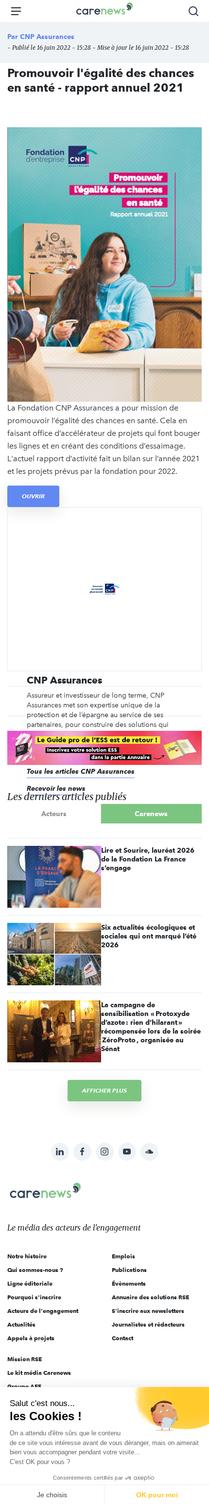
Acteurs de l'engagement (42, 1310)
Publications (129, 1269)
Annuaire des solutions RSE (150, 1297)
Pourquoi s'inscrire (34, 1297)
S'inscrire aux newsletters (148, 1310)
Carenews (151, 814)
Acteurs (54, 814)
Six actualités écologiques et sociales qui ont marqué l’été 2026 (148, 936)
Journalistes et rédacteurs (148, 1324)
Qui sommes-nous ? (35, 1269)
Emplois (123, 1256)
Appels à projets (30, 1338)
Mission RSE (24, 1359)
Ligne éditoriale (29, 1283)
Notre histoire (27, 1256)
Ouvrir (33, 496)
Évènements (129, 1283)
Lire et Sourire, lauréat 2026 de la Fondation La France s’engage (147, 859)
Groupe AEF (24, 1386)
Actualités (21, 1324)
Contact (122, 1338)
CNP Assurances (47, 36)
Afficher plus (104, 1090)
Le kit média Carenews (39, 1372)
